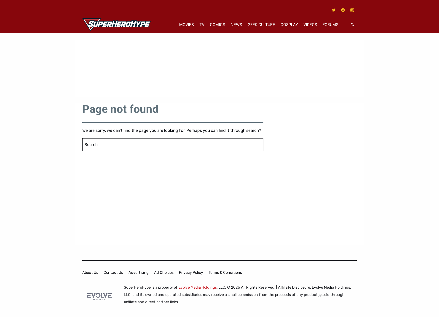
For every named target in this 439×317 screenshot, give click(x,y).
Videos (310, 24)
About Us (90, 272)
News (236, 24)
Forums (330, 24)
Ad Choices (164, 272)
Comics (217, 24)
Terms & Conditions (225, 272)
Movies (186, 24)
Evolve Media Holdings (198, 287)
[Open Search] (352, 25)
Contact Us (113, 272)
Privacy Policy (191, 272)
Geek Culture (261, 24)
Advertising (138, 272)
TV (201, 24)
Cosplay (289, 24)
